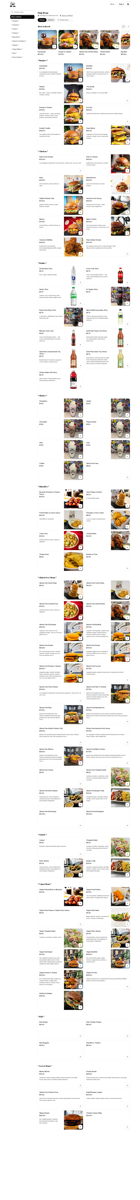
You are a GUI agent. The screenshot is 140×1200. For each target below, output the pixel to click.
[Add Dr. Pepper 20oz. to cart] (127, 303)
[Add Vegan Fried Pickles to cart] (127, 903)
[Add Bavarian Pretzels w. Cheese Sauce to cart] (80, 506)
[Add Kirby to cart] (80, 191)
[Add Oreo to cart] (80, 456)
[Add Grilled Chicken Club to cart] (80, 212)
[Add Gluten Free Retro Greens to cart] (80, 804)
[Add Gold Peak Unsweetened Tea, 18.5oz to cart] (80, 365)
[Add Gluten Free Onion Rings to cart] (80, 597)
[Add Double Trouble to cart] (80, 142)
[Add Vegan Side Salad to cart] (127, 924)
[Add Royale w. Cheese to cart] (75, 46)
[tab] (42, 20)
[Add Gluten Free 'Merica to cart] (80, 763)
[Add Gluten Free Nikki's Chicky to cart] (127, 763)
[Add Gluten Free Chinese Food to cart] (80, 1106)
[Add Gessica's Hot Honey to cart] (127, 212)
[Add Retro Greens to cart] (80, 875)
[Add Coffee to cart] (80, 477)
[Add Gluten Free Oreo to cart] (127, 477)
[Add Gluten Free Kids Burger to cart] (80, 825)
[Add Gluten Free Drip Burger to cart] (80, 638)
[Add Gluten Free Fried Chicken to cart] (80, 700)
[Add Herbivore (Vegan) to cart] (80, 1007)
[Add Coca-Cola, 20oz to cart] (127, 282)
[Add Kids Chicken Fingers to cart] (127, 1036)
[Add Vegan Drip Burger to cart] (80, 965)
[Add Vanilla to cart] (127, 415)
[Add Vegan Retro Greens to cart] (127, 945)
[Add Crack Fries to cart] (80, 547)
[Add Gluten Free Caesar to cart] (80, 784)
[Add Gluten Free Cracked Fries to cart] (80, 617)
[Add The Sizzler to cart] (127, 100)
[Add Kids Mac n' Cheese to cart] (127, 1056)
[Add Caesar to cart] (80, 854)
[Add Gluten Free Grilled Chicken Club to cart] (80, 742)
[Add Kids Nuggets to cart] (80, 1056)
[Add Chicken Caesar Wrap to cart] (127, 1127)
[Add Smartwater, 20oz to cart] (80, 282)
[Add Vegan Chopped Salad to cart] (80, 945)
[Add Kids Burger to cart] (80, 1036)
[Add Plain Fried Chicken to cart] (80, 170)
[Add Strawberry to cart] (80, 415)
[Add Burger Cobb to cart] (127, 875)
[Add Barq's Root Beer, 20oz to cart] (80, 324)
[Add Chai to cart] (127, 456)
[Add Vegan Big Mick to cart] (127, 965)
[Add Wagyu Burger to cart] (80, 1127)
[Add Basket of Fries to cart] (127, 568)
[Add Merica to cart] (80, 233)
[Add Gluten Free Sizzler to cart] (127, 659)
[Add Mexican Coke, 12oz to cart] (80, 345)
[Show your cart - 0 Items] (128, 4)
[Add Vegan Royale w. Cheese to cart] (80, 986)
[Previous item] (123, 26)
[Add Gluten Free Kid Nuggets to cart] (127, 825)
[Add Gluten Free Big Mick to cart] (127, 638)
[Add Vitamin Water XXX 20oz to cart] (80, 386)
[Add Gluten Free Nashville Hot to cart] (127, 721)
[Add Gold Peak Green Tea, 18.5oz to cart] (127, 365)
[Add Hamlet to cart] (80, 100)
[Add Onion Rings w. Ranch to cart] (127, 506)
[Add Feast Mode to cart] (127, 142)
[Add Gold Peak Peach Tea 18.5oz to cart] (127, 345)
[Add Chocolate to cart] (80, 435)
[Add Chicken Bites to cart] (116, 46)
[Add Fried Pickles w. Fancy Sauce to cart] (80, 526)
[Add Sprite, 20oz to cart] (80, 303)
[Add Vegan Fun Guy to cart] (127, 986)
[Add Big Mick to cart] (127, 79)
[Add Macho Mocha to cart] (80, 1085)
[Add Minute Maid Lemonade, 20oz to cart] (127, 324)
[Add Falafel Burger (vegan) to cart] (127, 1106)
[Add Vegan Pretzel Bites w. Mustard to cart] (80, 903)
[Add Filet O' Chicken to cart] (127, 170)
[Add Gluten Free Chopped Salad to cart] (127, 784)
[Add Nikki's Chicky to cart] (127, 233)
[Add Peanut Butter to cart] (127, 435)
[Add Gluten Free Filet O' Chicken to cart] (127, 700)
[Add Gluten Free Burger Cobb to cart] (127, 804)
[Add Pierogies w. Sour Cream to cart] (127, 526)
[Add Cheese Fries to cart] (80, 568)
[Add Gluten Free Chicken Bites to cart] (96, 46)
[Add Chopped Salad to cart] (127, 854)
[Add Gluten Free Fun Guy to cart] (127, 680)
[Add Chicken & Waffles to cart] (80, 254)
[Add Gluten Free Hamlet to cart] (80, 659)
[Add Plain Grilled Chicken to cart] (127, 254)
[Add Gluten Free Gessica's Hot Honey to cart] (127, 742)
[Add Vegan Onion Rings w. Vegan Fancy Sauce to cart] (80, 924)
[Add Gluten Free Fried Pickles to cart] (127, 597)
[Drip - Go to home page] (12, 4)
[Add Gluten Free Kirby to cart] (80, 721)
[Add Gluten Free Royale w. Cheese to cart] (80, 680)
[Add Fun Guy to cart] (127, 121)
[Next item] (128, 26)
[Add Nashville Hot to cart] (127, 191)
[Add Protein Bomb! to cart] (127, 1085)
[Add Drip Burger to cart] (54, 46)
